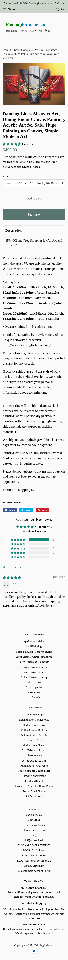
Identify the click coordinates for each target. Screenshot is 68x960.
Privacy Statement (34, 865)
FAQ (34, 835)
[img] (12, 577)
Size (5, 176)
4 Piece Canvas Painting (34, 672)
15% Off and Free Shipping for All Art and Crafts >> (33, 243)
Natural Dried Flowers (34, 791)
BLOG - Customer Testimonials (34, 860)
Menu (11, 9)
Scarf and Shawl (34, 781)
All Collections (34, 796)
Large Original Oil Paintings (34, 661)
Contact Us (34, 819)
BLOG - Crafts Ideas (34, 850)
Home (5, 50)
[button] (12, 144)
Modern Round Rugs (34, 725)
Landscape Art (34, 687)
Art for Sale (34, 697)
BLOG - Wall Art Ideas (34, 855)
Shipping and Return (34, 830)
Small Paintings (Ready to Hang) (34, 651)
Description (13, 230)
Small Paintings (34, 646)
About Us (34, 809)
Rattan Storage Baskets (34, 730)
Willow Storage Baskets (34, 735)
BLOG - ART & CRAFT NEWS (34, 845)
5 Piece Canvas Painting (34, 677)
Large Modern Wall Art (34, 641)
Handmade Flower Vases (34, 765)
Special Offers (34, 814)
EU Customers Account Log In (34, 870)
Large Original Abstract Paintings (34, 656)
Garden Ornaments (34, 755)
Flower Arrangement (34, 775)
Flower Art (34, 692)
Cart (63, 9)
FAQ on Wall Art (34, 840)
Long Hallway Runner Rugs (34, 719)
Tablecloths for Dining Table (34, 770)
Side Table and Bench (34, 750)
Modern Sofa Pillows (34, 745)
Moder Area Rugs (34, 714)
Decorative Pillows (34, 740)
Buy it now (34, 214)
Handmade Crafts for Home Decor (34, 786)
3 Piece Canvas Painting (34, 667)
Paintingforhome (43, 945)
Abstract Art (34, 682)
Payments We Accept (34, 825)
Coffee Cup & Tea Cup (34, 760)
